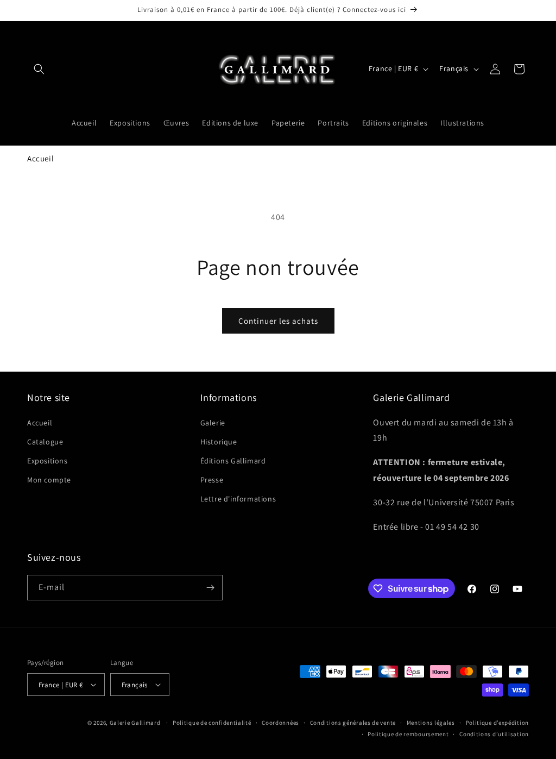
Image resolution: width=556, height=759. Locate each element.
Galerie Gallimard (135, 722)
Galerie (212, 423)
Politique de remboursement (408, 734)
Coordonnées (280, 722)
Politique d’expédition (497, 722)
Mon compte (49, 480)
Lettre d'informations (238, 499)
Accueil (40, 158)
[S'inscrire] (210, 587)
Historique (218, 442)
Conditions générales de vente (353, 722)
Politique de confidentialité (212, 722)
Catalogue (45, 442)
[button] (39, 69)
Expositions (47, 461)
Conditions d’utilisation (494, 734)
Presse (212, 480)
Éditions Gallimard (233, 461)
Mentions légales (431, 722)
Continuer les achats (278, 321)
